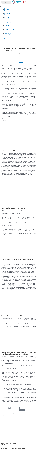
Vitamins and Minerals (8, 16)
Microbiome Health (7, 17)
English (21, 62)
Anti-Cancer (6, 9)
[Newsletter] (9, 408)
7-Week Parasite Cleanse (9, 29)
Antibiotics (6, 20)
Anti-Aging (6, 14)
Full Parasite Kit (7, 25)
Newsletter (9, 410)
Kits (3, 21)
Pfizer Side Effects (7, 36)
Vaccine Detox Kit (7, 22)
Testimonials (6, 40)
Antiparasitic (6, 10)
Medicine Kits (7, 18)
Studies (5, 38)
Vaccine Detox (7, 13)
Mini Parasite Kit (7, 24)
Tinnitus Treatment (8, 33)
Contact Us (5, 41)
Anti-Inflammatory (7, 12)
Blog (4, 37)
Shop (4, 8)
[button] (19, 6)
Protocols (5, 26)
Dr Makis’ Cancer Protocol (9, 28)
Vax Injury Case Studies (7, 34)
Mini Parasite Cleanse (8, 30)
